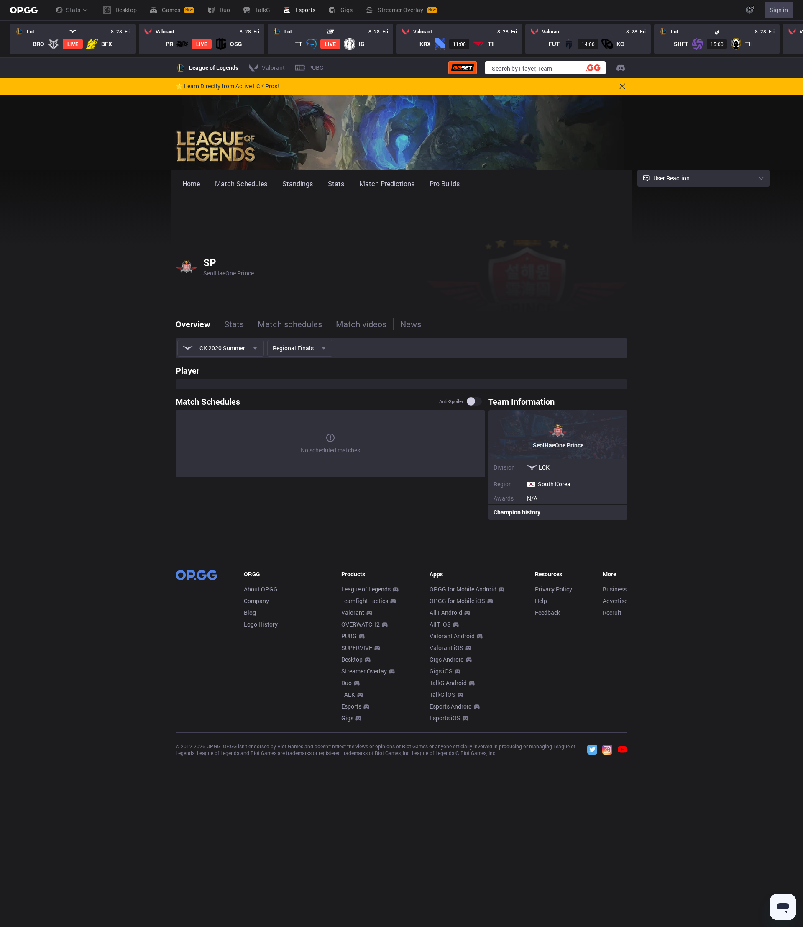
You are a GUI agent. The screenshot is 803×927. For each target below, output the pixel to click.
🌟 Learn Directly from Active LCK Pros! (227, 86)
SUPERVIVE (356, 648)
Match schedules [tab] (290, 323)
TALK (348, 694)
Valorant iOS (446, 648)
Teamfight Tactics (364, 601)
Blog (250, 612)
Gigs (347, 718)
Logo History (261, 624)
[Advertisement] (401, 214)
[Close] (622, 86)
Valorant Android (452, 636)
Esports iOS (445, 718)
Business (615, 589)
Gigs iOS (441, 671)
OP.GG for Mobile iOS (457, 601)
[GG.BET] (462, 67)
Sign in (779, 10)
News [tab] (410, 323)
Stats (73, 10)
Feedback (547, 612)
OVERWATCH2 (360, 624)
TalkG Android (448, 683)
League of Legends (366, 589)
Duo (346, 683)
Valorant (352, 612)
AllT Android (446, 612)
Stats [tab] (234, 323)
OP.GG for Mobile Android (463, 589)
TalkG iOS (442, 694)
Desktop (352, 659)
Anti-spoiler (451, 401)
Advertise (615, 601)
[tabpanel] (401, 441)
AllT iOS (440, 624)
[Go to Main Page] (24, 10)
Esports (351, 706)
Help (541, 601)
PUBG (349, 636)
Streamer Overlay (364, 671)
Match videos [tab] (361, 323)
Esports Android (451, 706)
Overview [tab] (193, 323)
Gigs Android (447, 659)
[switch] (474, 401)
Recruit (612, 612)
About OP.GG (261, 589)
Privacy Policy (553, 589)
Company (256, 601)
